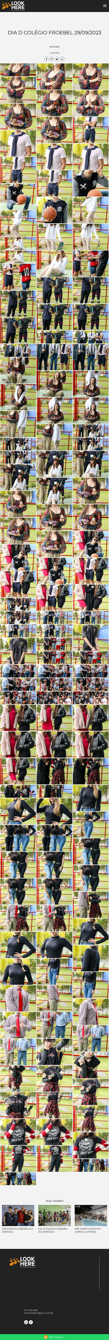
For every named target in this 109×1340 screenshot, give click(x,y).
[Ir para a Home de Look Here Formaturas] (13, 6)
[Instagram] (26, 1321)
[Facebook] (31, 1321)
